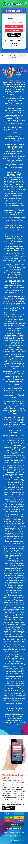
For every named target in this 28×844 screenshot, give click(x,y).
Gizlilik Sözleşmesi (14, 836)
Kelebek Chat (19, 820)
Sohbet (18, 840)
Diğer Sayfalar (12, 840)
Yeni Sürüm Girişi (14, 30)
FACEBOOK (14, 43)
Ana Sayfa (8, 814)
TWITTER (14, 45)
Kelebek (9, 820)
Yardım (19, 814)
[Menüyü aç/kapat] (25, 3)
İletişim (19, 817)
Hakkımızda (9, 817)
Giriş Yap (14, 26)
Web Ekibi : (14, 824)
